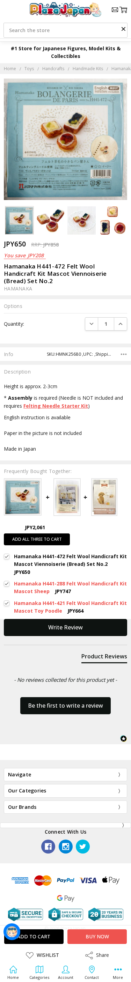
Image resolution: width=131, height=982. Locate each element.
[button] (123, 28)
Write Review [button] (65, 627)
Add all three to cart (37, 539)
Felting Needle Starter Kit (55, 406)
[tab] (104, 657)
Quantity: (14, 323)
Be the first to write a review (65, 705)
